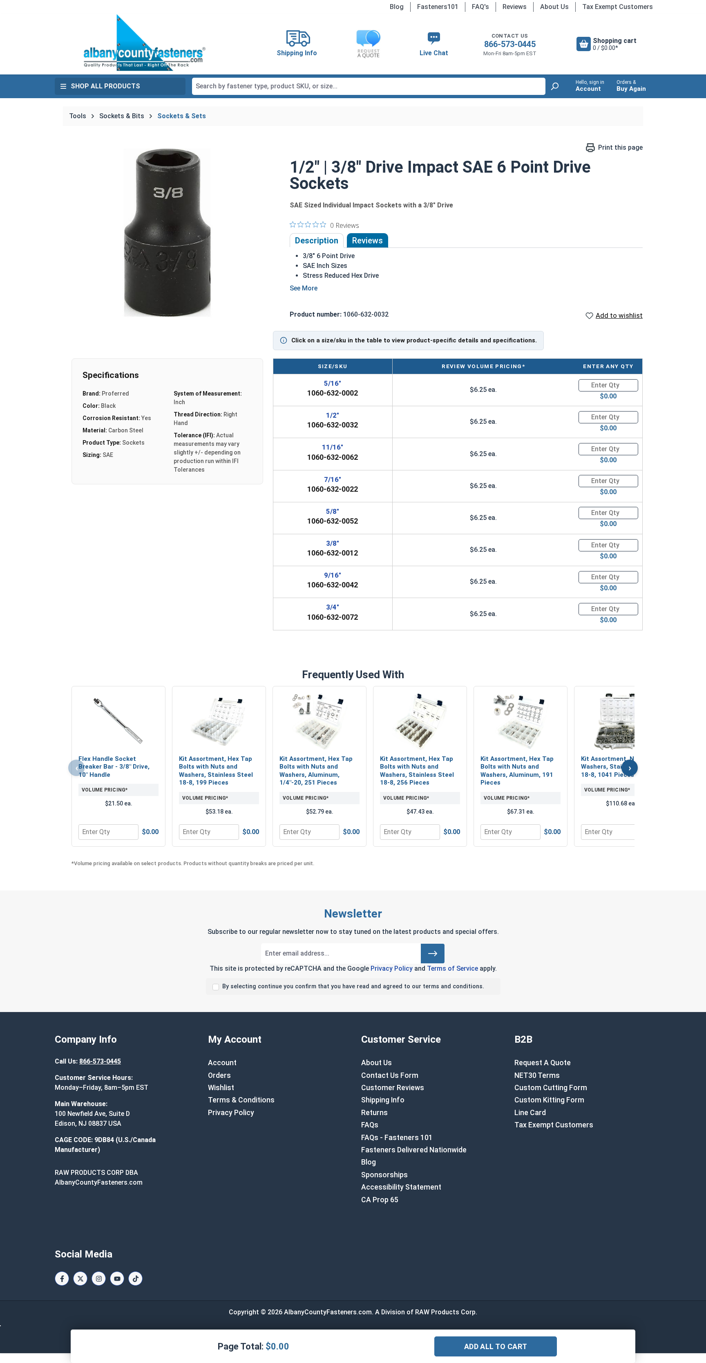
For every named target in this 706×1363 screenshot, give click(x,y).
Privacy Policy (392, 968)
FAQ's (480, 7)
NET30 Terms (537, 1075)
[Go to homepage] (145, 42)
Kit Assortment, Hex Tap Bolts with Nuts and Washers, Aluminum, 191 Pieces (517, 771)
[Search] (554, 86)
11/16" (332, 447)
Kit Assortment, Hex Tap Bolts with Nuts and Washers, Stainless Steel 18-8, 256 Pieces (417, 771)
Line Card (530, 1113)
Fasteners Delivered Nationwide (414, 1150)
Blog (397, 7)
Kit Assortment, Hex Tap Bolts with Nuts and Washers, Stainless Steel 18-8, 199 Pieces (216, 771)
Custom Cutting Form (550, 1088)
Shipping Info (382, 1100)
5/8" (332, 511)
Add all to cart (495, 1346)
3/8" (332, 543)
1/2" (332, 415)
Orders (219, 1075)
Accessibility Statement (401, 1187)
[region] (168, 231)
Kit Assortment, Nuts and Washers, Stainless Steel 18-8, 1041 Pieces (619, 766)
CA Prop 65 (379, 1200)
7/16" (332, 479)
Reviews (515, 7)
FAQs (369, 1125)
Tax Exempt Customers (617, 7)
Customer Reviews (392, 1088)
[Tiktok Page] (135, 1278)
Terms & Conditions (241, 1100)
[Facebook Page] (62, 1278)
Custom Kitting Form (549, 1100)
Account (222, 1063)
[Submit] (432, 953)
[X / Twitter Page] (80, 1278)
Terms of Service (452, 968)
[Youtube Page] (117, 1278)
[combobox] (368, 86)
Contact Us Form (389, 1075)
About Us (554, 7)
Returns (374, 1113)
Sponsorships (384, 1175)
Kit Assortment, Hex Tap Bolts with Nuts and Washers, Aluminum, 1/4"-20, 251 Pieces (316, 771)
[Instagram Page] (99, 1278)
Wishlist (221, 1088)
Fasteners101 (437, 7)
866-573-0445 (510, 44)
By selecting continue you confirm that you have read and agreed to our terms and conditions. (353, 986)
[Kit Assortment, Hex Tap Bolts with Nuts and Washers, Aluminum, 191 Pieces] (520, 721)
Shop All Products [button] (105, 86)
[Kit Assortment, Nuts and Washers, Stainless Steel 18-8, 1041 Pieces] (621, 721)
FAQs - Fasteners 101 (397, 1138)
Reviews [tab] (367, 240)
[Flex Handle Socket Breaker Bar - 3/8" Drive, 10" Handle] (118, 721)
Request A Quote (542, 1063)
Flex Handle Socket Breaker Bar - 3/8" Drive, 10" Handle (114, 766)
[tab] (317, 240)
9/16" (332, 575)
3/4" (332, 607)
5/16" (332, 383)
